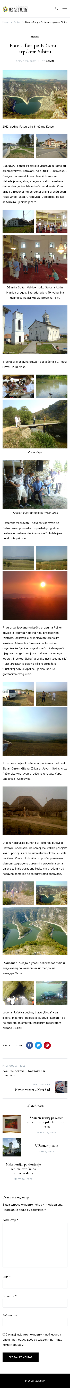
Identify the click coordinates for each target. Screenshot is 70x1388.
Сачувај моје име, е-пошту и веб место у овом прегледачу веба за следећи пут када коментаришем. (32, 1340)
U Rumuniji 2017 (46, 1146)
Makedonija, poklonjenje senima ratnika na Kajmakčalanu (23, 1168)
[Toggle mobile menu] (64, 8)
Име (7, 1277)
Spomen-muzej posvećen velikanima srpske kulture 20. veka (46, 1122)
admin (50, 61)
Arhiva (35, 37)
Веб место (10, 1315)
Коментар (10, 1220)
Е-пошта (10, 1296)
